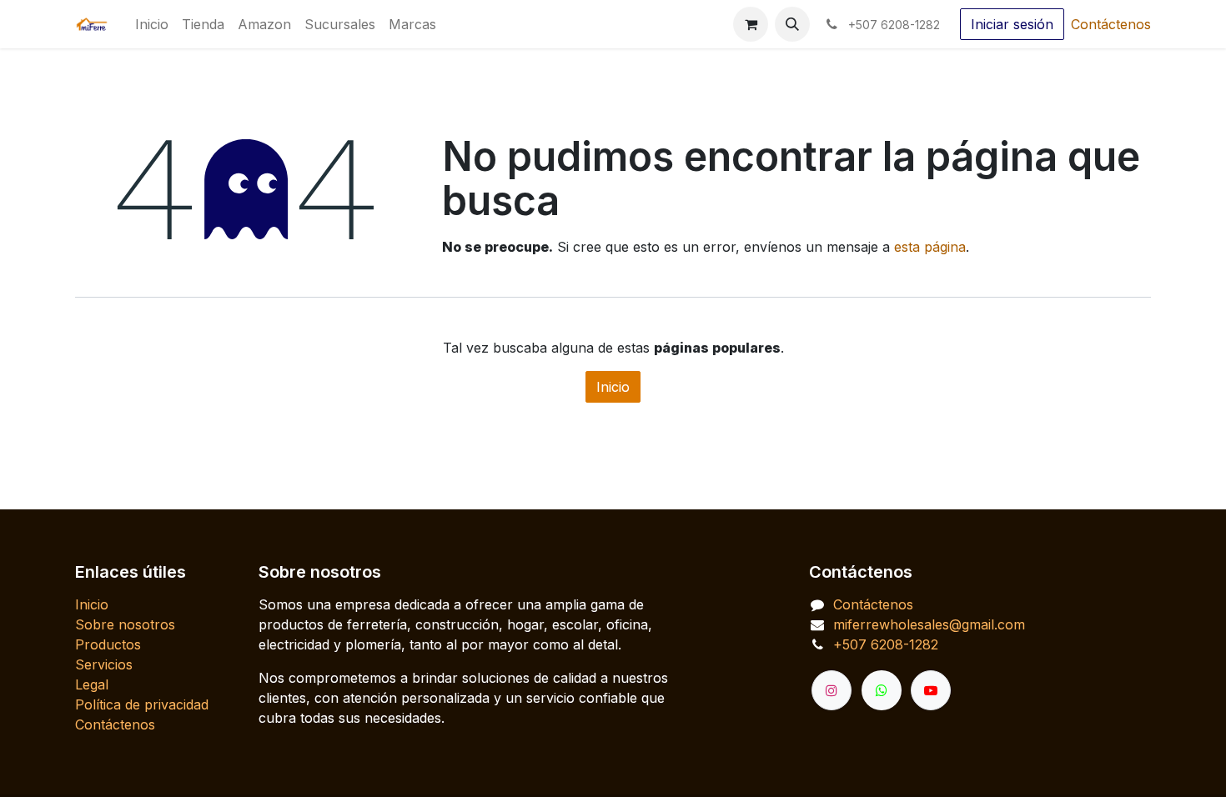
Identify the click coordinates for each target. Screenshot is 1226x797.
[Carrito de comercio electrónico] (750, 24)
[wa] (882, 690)
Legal (91, 684)
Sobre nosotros (125, 624)
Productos (108, 644)
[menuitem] (151, 24)
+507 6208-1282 (885, 644)
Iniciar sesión (1012, 24)
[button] (792, 24)
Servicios (104, 664)
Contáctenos (1111, 24)
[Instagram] (831, 690)
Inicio (613, 386)
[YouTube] (931, 690)
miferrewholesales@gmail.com (929, 624)
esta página (930, 246)
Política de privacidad (142, 704)
